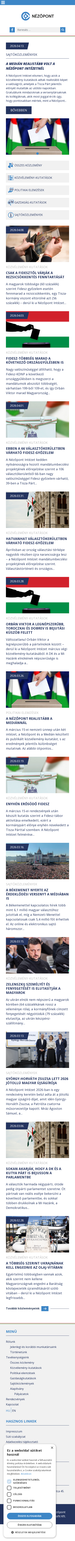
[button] (37, 153)
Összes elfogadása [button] (30, 1516)
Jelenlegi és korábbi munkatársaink (33, 1347)
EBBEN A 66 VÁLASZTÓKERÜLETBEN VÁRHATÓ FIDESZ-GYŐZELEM (35, 450)
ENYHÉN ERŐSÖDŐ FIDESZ (27, 804)
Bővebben (18, 110)
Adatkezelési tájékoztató (22, 1442)
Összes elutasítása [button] (30, 1524)
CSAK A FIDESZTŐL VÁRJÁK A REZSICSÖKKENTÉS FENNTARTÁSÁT (35, 275)
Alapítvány (17, 1389)
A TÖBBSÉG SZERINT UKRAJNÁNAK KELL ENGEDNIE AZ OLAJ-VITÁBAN (34, 1265)
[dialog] (29, 1491)
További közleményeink (23, 1308)
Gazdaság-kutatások (30, 202)
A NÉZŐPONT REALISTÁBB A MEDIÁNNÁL (29, 720)
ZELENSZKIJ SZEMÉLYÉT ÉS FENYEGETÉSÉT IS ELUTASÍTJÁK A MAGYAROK (33, 988)
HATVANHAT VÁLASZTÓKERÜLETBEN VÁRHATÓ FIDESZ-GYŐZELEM (36, 540)
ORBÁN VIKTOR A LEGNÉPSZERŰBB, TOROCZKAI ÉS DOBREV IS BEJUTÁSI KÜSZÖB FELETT (35, 628)
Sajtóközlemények (21, 54)
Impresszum (14, 1431)
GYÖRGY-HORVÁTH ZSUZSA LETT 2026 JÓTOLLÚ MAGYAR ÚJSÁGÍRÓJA (37, 1080)
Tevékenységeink (17, 1357)
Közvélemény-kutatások (33, 178)
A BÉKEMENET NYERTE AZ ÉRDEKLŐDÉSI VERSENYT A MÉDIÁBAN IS (37, 894)
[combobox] (38, 29)
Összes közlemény (28, 165)
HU (8, 1411)
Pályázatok (21, 1394)
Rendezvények (15, 1399)
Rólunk (10, 1342)
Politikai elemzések (29, 190)
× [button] (52, 1448)
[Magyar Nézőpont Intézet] (37, 16)
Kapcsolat (12, 1404)
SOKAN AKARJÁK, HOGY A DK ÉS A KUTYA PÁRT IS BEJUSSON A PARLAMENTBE (33, 1173)
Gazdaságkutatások (23, 1378)
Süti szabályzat (15, 1437)
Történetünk (18, 1352)
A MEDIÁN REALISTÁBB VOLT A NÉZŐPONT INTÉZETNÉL (30, 66)
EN (14, 1411)
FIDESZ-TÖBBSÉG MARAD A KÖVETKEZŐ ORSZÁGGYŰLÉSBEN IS (35, 360)
